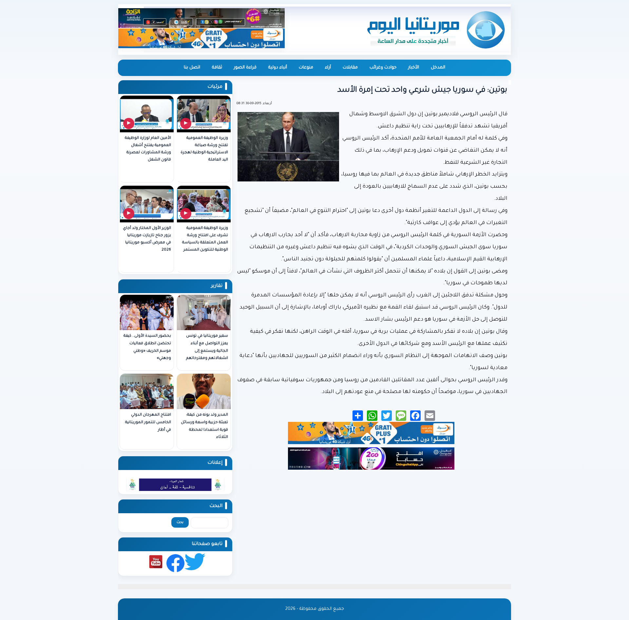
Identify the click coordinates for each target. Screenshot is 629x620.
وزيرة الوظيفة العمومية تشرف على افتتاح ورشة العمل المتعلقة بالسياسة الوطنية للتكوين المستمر (205, 239)
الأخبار (413, 67)
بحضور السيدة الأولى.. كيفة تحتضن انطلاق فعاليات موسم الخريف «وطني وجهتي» (147, 347)
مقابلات (350, 67)
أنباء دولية (277, 67)
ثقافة (217, 67)
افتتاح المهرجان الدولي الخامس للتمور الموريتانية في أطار (148, 422)
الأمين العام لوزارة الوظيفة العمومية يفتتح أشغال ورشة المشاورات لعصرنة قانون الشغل (148, 149)
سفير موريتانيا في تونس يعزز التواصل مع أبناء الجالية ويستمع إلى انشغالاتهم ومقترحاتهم (207, 347)
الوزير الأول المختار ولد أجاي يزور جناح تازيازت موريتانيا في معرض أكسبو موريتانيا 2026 (147, 239)
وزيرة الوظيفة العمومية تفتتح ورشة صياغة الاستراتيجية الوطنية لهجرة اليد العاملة (204, 149)
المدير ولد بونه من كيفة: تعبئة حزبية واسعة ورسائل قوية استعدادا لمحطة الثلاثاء (204, 426)
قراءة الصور (245, 67)
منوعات (306, 67)
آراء (328, 67)
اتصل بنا (192, 67)
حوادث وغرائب (383, 67)
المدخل (438, 67)
